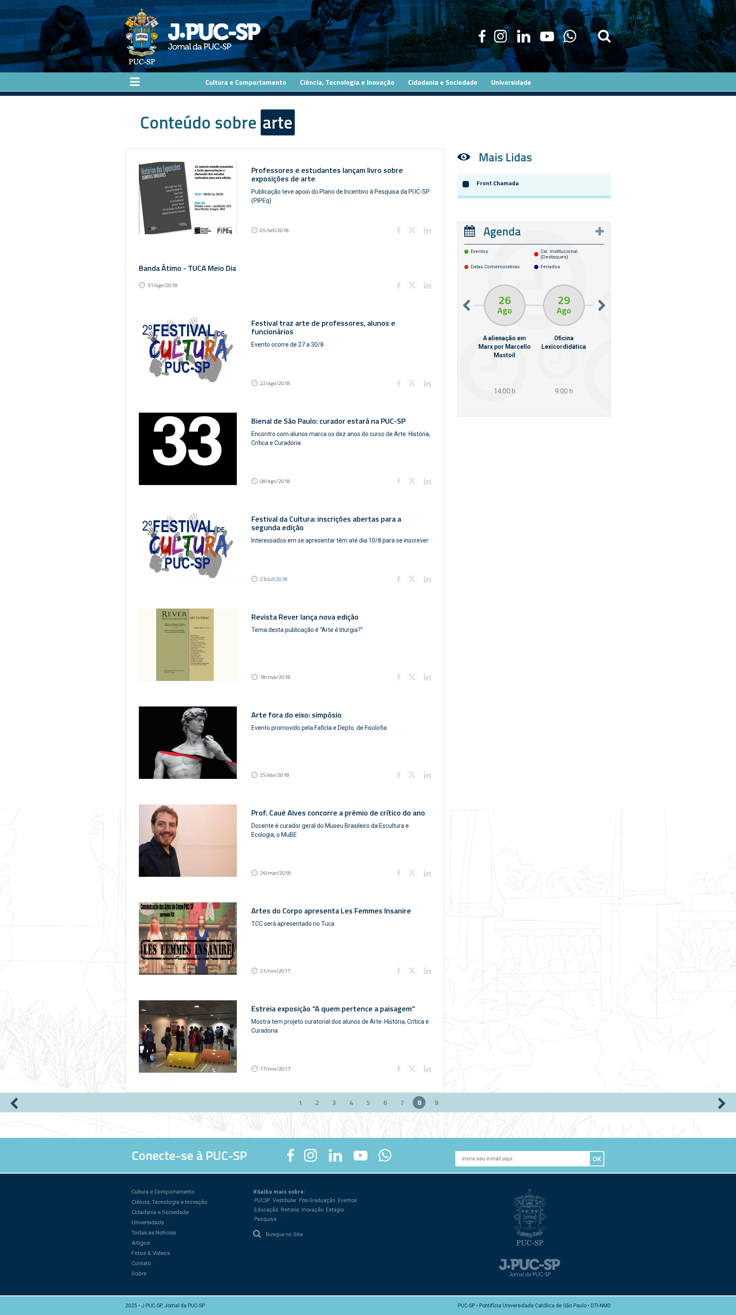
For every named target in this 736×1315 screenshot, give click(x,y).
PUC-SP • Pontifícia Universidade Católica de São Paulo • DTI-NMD (534, 1306)
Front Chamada (498, 182)
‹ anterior (14, 1103)
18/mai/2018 (275, 677)
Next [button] (601, 305)
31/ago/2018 (162, 285)
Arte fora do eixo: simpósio (296, 715)
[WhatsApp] (570, 36)
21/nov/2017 (275, 971)
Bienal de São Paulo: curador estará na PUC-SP (328, 421)
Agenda (502, 231)
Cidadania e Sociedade (160, 1212)
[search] (604, 36)
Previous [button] (466, 305)
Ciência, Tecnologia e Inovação (169, 1202)
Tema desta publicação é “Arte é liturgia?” (307, 629)
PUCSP (262, 1200)
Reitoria (290, 1210)
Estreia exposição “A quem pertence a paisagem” (333, 1008)
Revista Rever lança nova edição (305, 617)
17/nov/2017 (275, 1069)
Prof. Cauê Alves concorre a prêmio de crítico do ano (338, 812)
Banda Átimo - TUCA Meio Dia (187, 268)
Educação (266, 1210)
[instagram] (500, 36)
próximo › (721, 1103)
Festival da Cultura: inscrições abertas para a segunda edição (326, 523)
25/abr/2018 (274, 775)
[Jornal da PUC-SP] (193, 36)
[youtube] (547, 36)
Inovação (312, 1210)
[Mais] (599, 231)
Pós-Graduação (317, 1200)
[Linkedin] (427, 230)
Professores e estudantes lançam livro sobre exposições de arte (327, 174)
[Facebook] (482, 36)
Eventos (347, 1200)
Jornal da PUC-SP (214, 36)
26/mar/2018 (275, 873)
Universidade (148, 1222)
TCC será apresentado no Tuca (292, 923)
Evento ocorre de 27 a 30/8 (287, 344)
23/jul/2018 (274, 579)
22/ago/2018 (275, 383)
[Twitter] (412, 230)
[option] (504, 340)
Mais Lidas (505, 157)
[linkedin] (523, 36)
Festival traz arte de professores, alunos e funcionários (323, 327)
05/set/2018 (274, 230)
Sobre (139, 1273)
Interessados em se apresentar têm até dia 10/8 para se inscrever (339, 540)
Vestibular (284, 1200)
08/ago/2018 (275, 481)
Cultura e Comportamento (163, 1192)
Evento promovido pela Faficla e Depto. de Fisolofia (319, 727)
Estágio (335, 1210)
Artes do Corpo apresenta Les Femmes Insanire (331, 910)
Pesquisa (265, 1219)
